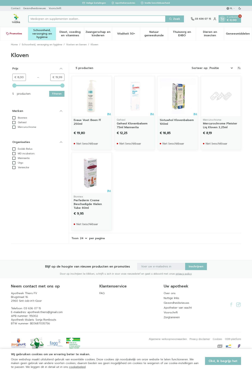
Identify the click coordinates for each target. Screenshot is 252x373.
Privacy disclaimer (200, 339)
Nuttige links (171, 298)
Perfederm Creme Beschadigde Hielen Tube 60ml (88, 204)
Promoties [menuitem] (16, 33)
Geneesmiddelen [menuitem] (239, 34)
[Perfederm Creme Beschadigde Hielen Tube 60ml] (92, 173)
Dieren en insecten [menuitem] (213, 33)
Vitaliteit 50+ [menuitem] (128, 34)
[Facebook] (231, 304)
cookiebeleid (77, 367)
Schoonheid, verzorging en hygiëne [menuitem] (44, 33)
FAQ (102, 293)
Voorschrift (55, 8)
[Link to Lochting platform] (239, 346)
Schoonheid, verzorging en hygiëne (42, 44)
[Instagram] (238, 304)
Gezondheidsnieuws (34, 8)
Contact (15, 8)
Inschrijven (196, 266)
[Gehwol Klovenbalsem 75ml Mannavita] (135, 96)
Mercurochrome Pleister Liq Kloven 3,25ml (220, 125)
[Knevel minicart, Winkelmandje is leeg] (222, 19)
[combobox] (97, 18)
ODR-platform (233, 339)
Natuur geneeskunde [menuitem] (156, 33)
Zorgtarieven (172, 317)
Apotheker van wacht (178, 308)
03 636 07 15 (32, 308)
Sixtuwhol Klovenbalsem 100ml (177, 122)
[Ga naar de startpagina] (16, 19)
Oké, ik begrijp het (223, 361)
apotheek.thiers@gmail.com (45, 312)
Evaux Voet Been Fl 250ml (87, 122)
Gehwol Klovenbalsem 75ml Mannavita (132, 125)
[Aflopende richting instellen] (239, 68)
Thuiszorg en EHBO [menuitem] (184, 33)
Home (14, 44)
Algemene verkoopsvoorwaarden (168, 339)
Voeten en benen (76, 44)
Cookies (217, 339)
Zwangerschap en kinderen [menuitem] (99, 33)
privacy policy (184, 274)
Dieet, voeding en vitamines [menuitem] (71, 33)
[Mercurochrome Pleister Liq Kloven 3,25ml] (221, 96)
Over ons (170, 293)
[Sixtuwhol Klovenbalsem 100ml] (178, 96)
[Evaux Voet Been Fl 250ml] (92, 96)
